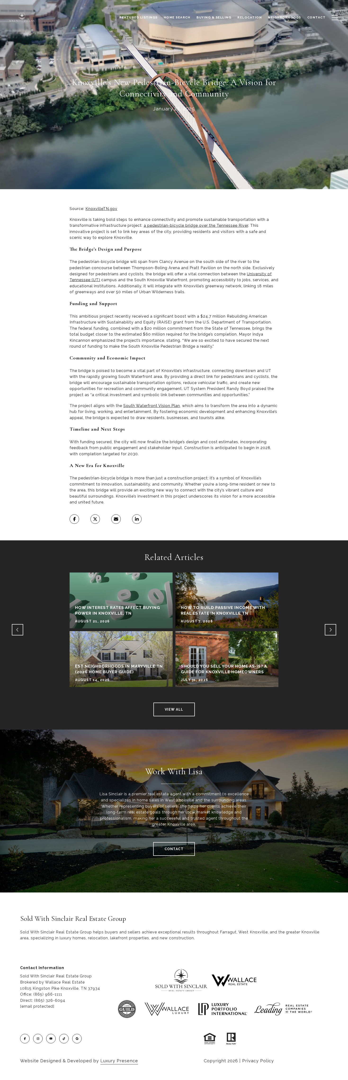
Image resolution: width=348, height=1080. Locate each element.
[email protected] (37, 1006)
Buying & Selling (213, 17)
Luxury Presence (119, 1060)
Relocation (249, 17)
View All (174, 709)
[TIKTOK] (64, 1038)
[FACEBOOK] (25, 1038)
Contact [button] (174, 849)
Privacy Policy (258, 1060)
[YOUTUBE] (51, 1038)
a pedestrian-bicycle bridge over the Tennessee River (196, 225)
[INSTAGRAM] (38, 1038)
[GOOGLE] (77, 1038)
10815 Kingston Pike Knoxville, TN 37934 (60, 988)
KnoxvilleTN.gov (101, 208)
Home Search (177, 17)
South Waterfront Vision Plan (151, 405)
